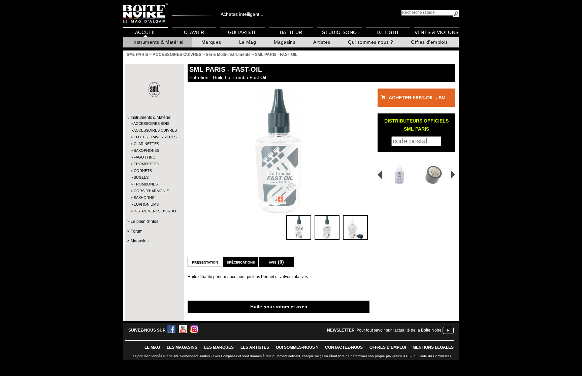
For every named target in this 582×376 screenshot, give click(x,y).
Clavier (194, 32)
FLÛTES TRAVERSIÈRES (154, 137)
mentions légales (433, 347)
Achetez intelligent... (242, 14)
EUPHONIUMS (146, 204)
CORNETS (143, 171)
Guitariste (242, 32)
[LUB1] (397, 174)
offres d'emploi (387, 347)
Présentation (205, 262)
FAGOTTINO (145, 157)
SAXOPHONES (146, 150)
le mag (152, 347)
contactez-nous (344, 347)
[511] (434, 174)
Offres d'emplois (429, 42)
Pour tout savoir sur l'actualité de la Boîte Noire (399, 330)
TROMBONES (146, 184)
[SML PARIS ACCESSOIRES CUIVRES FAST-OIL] (278, 151)
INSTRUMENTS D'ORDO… (154, 211)
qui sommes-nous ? (297, 347)
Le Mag (247, 42)
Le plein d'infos (144, 221)
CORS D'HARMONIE (151, 191)
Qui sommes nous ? (370, 42)
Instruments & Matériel (158, 42)
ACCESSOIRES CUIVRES (153, 130)
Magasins (284, 42)
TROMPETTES (146, 164)
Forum (136, 231)
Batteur (291, 32)
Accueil (145, 32)
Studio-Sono (339, 32)
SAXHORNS (144, 198)
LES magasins (182, 347)
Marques (211, 42)
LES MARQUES (219, 347)
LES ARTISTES (254, 347)
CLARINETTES (146, 144)
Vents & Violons (437, 32)
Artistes (321, 42)
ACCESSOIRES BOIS (151, 124)
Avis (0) (276, 262)
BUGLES (141, 177)
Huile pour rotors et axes (278, 306)
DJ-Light (388, 32)
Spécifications (241, 262)
